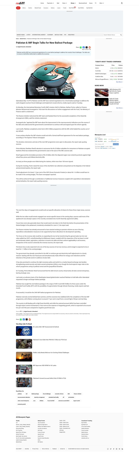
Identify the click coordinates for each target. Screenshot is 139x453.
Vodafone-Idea (99, 76)
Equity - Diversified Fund (65, 428)
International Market (39, 34)
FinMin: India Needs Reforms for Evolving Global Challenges (51, 352)
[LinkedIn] (122, 449)
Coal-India (98, 71)
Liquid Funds (40, 436)
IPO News (24, 432)
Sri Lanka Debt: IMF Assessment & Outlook (46, 327)
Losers (58, 8)
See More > (119, 82)
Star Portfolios (72, 8)
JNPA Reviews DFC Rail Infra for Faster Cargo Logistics (115, 91)
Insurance (46, 8)
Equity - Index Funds (64, 422)
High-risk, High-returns (42, 424)
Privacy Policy (35, 448)
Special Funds (41, 434)
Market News (21, 34)
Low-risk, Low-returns (42, 428)
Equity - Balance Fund (64, 426)
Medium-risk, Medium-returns (44, 426)
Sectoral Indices (84, 434)
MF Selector (40, 442)
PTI (21, 311)
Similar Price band (20, 434)
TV (95, 3)
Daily (21, 424)
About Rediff (18, 448)
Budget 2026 (62, 432)
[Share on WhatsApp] (108, 449)
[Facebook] (113, 449)
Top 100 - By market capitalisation (23, 438)
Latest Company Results (21, 440)
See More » (119, 108)
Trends (64, 8)
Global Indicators (85, 428)
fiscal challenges (47, 393)
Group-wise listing (20, 428)
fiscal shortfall (51, 400)
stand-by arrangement (39, 397)
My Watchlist (89, 8)
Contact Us (62, 448)
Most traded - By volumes (21, 436)
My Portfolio (81, 8)
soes (34, 400)
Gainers (52, 8)
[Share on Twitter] (87, 47)
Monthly (28, 424)
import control (76, 400)
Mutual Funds (38, 8)
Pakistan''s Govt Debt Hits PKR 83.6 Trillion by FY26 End (50, 339)
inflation (41, 400)
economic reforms (59, 393)
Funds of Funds (41, 432)
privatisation (71, 397)
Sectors (30, 8)
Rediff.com (74, 448)
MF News (62, 430)
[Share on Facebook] (84, 47)
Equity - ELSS (62, 420)
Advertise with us (85, 438)
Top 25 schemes (41, 422)
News (63, 3)
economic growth (22, 404)
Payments (49, 3)
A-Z (16, 422)
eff (63, 397)
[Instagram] (116, 449)
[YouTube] (119, 449)
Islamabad (28, 46)
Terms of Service (45, 448)
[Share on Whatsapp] (81, 47)
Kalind (97, 68)
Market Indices (84, 432)
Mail (58, 3)
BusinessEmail (83, 3)
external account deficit (63, 400)
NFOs (39, 440)
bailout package (35, 393)
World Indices (84, 436)
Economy (50, 34)
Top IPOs (20, 430)
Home (42, 3)
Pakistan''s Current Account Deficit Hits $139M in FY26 (49, 378)
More (101, 3)
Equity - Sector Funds (64, 424)
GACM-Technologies (100, 73)
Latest (28, 34)
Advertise (27, 448)
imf (26, 393)
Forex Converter (84, 430)
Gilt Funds (40, 430)
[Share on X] (110, 449)
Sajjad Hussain (21, 46)
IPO (65, 34)
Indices (24, 8)
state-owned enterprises (23, 400)
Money (72, 3)
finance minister (77, 393)
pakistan (20, 393)
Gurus (90, 3)
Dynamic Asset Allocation (43, 438)
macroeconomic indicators (24, 397)
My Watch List (84, 424)
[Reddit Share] (89, 47)
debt (69, 393)
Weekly (24, 424)
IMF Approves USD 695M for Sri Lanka (44, 365)
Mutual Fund (58, 34)
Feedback (54, 448)
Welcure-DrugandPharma (101, 79)
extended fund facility (54, 397)
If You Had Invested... (86, 426)
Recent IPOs (18, 432)
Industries (71, 34)
